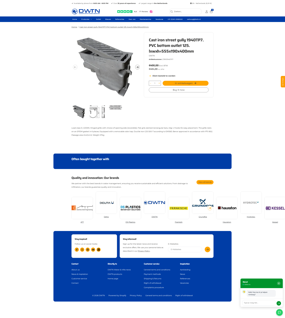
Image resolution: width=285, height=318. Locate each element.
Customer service (79, 279)
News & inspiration (79, 274)
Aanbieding (185, 270)
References (185, 279)
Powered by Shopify (117, 295)
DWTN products (115, 274)
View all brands (205, 182)
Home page (113, 279)
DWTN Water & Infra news (119, 270)
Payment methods (152, 274)
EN (202, 3)
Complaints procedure (154, 287)
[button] (137, 67)
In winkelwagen (184, 83)
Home (74, 27)
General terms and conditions (157, 270)
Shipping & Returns (152, 279)
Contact (75, 283)
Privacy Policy (144, 251)
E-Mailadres (173, 244)
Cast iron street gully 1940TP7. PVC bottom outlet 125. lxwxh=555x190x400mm (114, 27)
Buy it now (179, 90)
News (182, 274)
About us (75, 270)
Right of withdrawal (152, 283)
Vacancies (184, 283)
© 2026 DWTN (98, 295)
